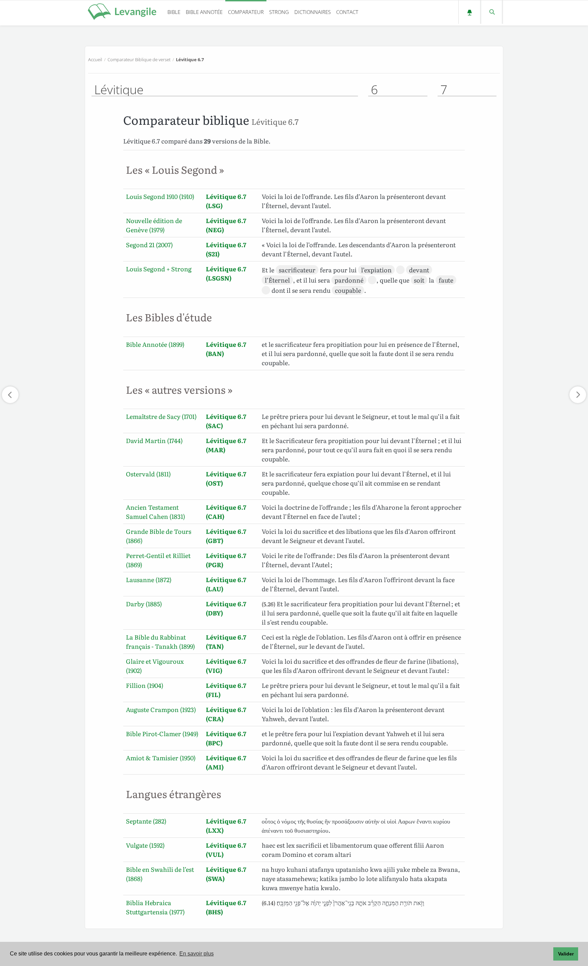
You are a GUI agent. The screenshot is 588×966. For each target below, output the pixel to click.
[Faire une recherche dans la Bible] (491, 12)
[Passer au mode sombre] (469, 12)
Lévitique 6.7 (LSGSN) (226, 273)
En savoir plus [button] (196, 953)
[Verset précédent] (10, 394)
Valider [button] (566, 953)
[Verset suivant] (577, 394)
